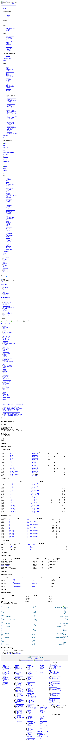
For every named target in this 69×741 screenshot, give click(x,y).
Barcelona (8, 74)
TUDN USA (9, 197)
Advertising (42, 711)
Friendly (29, 546)
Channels (5, 137)
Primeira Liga (9, 47)
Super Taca (33, 497)
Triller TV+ (8, 241)
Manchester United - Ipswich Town (54, 672)
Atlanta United (20, 695)
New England (19, 685)
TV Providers (40, 662)
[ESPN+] (30, 321)
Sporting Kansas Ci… (12, 133)
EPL (4, 264)
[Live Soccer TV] (4, 1)
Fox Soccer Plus (9, 186)
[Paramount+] (20, 321)
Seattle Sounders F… (11, 130)
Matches (5, 8)
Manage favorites (5, 281)
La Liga (7, 42)
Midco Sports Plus (10, 232)
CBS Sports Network (10, 184)
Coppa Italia (8, 50)
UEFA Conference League (32, 525)
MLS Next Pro (9, 233)
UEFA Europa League (8, 312)
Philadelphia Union (11, 111)
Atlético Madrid (9, 76)
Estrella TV (8, 222)
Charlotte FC (9, 101)
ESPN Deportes (9, 188)
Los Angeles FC (10, 118)
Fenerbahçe (8, 89)
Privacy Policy (9, 653)
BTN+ (7, 216)
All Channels (6, 251)
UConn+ (8, 244)
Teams (4, 60)
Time (8, 279)
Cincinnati (18, 688)
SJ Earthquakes (19, 706)
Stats (2, 437)
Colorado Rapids (10, 123)
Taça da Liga (34, 484)
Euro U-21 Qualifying (32, 547)
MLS (4, 262)
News (4, 253)
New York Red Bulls (11, 105)
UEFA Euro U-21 (31, 544)
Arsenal (7, 65)
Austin (18, 719)
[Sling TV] (8, 321)
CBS (7, 180)
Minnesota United (20, 713)
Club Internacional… (11, 98)
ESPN (7, 182)
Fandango (8, 223)
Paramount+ (8, 194)
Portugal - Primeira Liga (6, 565)
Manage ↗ (6, 284)
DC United (9, 108)
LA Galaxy (9, 129)
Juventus (8, 78)
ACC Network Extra (10, 208)
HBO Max (8, 228)
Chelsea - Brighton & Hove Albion (55, 667)
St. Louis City (19, 708)
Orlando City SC (10, 106)
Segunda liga (35, 475)
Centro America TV (10, 218)
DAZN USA (9, 200)
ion (6, 229)
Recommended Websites (43, 719)
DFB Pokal (8, 49)
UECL (4, 260)
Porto (7, 84)
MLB (41, 728)
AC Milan (8, 80)
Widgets (41, 710)
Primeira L (5, 270)
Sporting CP (12, 466)
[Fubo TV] (3, 321)
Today (7, 14)
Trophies (2, 438)
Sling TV (42, 665)
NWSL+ (8, 236)
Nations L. (5, 259)
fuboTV (7, 196)
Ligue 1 (7, 45)
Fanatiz (7, 178)
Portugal (12, 546)
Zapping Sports (9, 249)
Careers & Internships (44, 715)
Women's (5, 254)
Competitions (4, 297)
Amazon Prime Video (10, 210)
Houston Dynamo (10, 117)
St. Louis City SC (10, 122)
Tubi (7, 242)
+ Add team (5, 287)
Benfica (7, 83)
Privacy (41, 712)
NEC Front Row (9, 235)
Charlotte (18, 687)
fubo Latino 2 (9, 227)
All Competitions (7, 58)
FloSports (8, 224)
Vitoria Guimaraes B (14, 474)
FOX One (8, 225)
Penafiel (11, 475)
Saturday (8, 16)
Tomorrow (8, 15)
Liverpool (8, 68)
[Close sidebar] (1, 418)
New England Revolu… (12, 100)
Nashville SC (9, 96)
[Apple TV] (14, 321)
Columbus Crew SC (11, 113)
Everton (7, 73)
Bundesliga (8, 44)
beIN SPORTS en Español (9, 343)
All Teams (5, 135)
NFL (44, 727)
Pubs (41, 717)
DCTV (7, 221)
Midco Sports (9, 230)
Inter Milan (8, 79)
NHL (46, 727)
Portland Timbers (10, 126)
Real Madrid (8, 75)
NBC (7, 183)
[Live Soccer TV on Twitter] (55, 701)
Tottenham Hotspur (10, 72)
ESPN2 (7, 185)
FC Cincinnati (10, 102)
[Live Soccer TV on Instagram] (55, 704)
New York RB (19, 690)
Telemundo (8, 202)
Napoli (7, 81)
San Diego (19, 715)
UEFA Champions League (9, 307)
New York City (19, 689)
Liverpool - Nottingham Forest (53, 664)
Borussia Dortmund (10, 86)
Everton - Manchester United (53, 686)
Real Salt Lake (10, 124)
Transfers (2, 439)
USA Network (9, 199)
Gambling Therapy (60, 705)
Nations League (9, 38)
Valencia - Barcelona (56, 688)
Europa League (9, 37)
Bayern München (9, 85)
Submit (15, 650)
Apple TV (8, 193)
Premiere (8, 238)
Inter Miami (18, 683)
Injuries (2, 440)
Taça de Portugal (9, 48)
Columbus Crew (20, 700)
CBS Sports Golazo (10, 217)
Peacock (8, 207)
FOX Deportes (9, 205)
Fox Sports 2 (8, 191)
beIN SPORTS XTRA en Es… (10, 363)
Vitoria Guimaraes (14, 471)
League (3, 279)
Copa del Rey (34, 499)
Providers (42, 716)
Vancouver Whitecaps (18, 702)
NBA (41, 727)
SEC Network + (9, 239)
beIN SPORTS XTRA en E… (12, 214)
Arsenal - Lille (55, 695)
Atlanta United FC (11, 110)
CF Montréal (10, 112)
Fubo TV (42, 666)
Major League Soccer (10, 28)
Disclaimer (42, 713)
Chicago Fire (9, 99)
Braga (11, 453)
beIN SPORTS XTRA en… (30, 704)
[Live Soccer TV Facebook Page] (55, 699)
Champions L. (6, 257)
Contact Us (42, 723)
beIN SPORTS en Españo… (12, 195)
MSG (7, 234)
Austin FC (9, 132)
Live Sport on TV (43, 725)
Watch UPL (8, 246)
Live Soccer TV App (44, 708)
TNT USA (8, 240)
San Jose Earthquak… (11, 119)
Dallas (17, 707)
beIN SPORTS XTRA (11, 213)
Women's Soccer (43, 707)
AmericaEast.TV (9, 211)
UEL (4, 258)
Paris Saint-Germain (10, 87)
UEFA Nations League (8, 313)
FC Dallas (9, 121)
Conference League (10, 39)
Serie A (7, 43)
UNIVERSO (9, 204)
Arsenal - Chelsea (56, 689)
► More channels (4, 399)
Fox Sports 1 (8, 189)
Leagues (5, 23)
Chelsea (7, 67)
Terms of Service (17, 653)
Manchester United (10, 70)
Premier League (9, 41)
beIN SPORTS (9, 179)
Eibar (11, 461)
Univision (8, 206)
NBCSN (8, 201)
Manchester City (9, 69)
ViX (7, 245)
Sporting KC (19, 721)
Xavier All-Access (10, 247)
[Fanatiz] (25, 321)
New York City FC (11, 104)
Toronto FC (9, 107)
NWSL (7, 30)
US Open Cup (9, 29)
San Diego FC (10, 128)
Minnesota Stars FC (11, 127)
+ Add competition (7, 299)
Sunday (7, 17)
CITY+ (7, 219)
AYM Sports (8, 212)
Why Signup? (21, 650)
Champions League (10, 36)
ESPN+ (7, 190)
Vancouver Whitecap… (12, 116)
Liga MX (8, 56)
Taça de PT (5, 271)
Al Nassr (8, 90)
